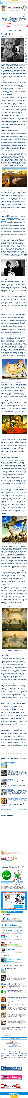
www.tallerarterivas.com (14, 1094)
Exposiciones (3, 1053)
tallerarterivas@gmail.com (15, 1046)
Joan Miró (16, 218)
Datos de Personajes (15, 1052)
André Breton (3, 221)
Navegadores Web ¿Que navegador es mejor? (17, 983)
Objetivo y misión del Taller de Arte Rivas (15, 1020)
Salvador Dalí (7, 34)
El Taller (24, 1052)
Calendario (3, 1052)
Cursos (7, 1052)
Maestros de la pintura (12, 762)
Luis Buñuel (14, 139)
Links (20, 911)
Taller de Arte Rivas (13, 1093)
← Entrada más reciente (6, 809)
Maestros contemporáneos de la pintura (8, 1055)
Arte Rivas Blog (5, 36)
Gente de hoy (16, 1053)
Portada (4, 911)
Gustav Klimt (10, 789)
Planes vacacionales (18, 1057)
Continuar (12, 763)
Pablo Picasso (10, 218)
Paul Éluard (18, 252)
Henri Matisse (10, 779)
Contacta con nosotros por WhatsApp (15, 990)
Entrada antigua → (23, 809)
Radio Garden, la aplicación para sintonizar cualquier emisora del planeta (16, 1005)
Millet (12, 442)
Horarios (22, 1053)
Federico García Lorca (19, 138)
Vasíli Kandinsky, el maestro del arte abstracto (17, 798)
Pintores (8, 1057)
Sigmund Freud (8, 489)
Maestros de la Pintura (9, 30)
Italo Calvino (7, 707)
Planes (11, 1057)
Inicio (15, 809)
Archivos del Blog (12, 911)
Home (2, 30)
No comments (20, 36)
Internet (25, 1053)
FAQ (7, 1053)
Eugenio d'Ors (4, 296)
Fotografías (10, 1053)
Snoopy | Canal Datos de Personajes (14, 1012)
